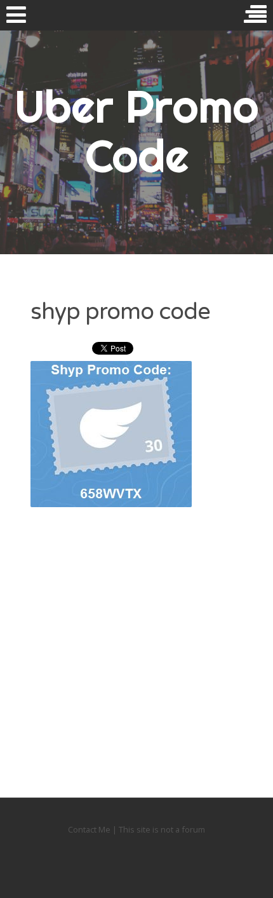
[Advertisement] (136, 638)
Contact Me (90, 829)
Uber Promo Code (136, 131)
